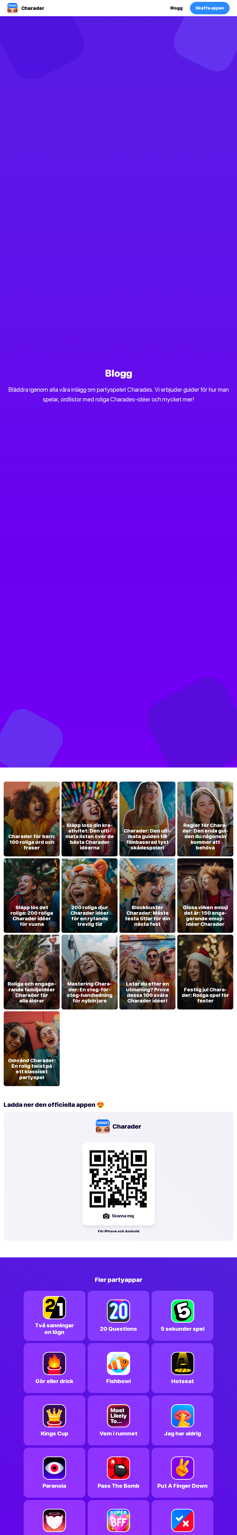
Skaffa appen (210, 8)
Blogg (176, 8)
